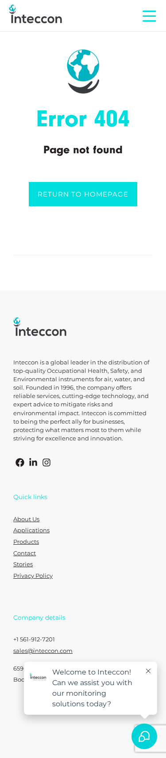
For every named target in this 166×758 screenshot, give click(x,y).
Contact (24, 553)
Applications (31, 530)
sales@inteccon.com (43, 651)
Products (26, 541)
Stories (23, 564)
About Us (26, 519)
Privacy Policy (33, 575)
